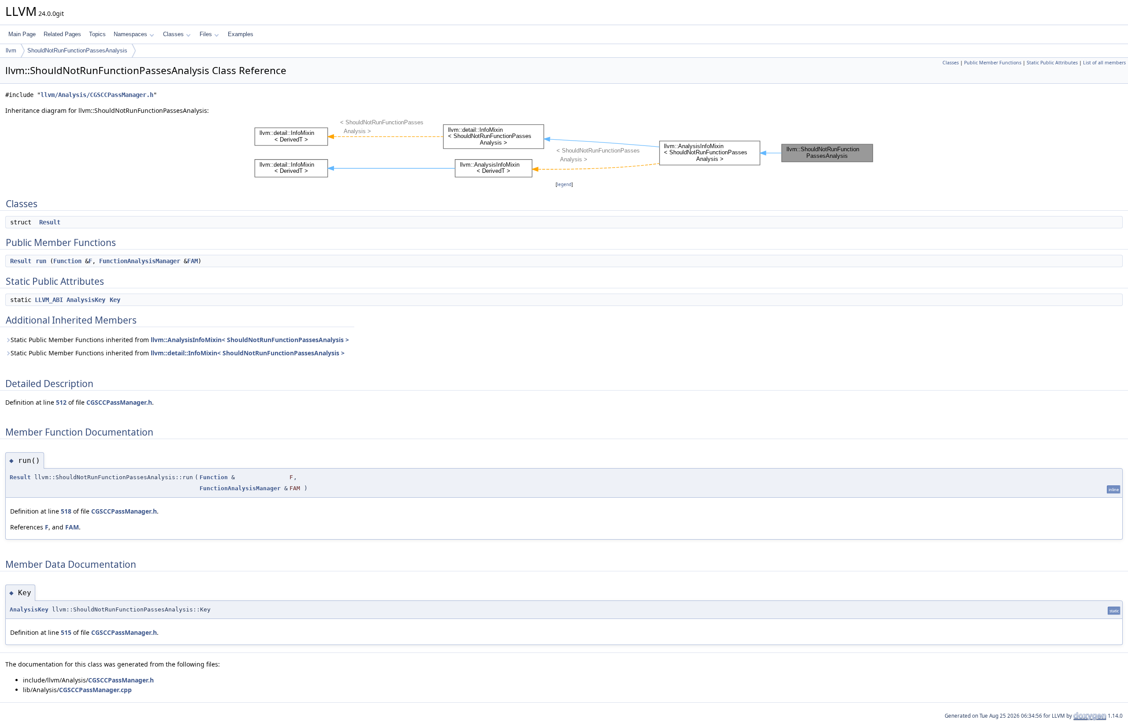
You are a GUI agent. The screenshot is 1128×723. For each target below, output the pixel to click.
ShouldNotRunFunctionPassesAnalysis (77, 50)
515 (66, 632)
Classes (173, 34)
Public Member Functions (992, 63)
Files (206, 34)
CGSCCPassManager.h (119, 402)
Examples (240, 34)
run (41, 261)
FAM (192, 261)
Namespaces (130, 34)
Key (115, 299)
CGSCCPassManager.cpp (95, 690)
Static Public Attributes (1052, 63)
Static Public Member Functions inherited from (180, 339)
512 (61, 402)
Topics (97, 34)
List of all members (1104, 63)
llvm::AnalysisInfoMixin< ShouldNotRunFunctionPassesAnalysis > (250, 339)
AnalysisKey (86, 299)
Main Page (22, 34)
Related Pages (62, 34)
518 (66, 511)
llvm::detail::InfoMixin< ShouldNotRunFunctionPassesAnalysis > (248, 353)
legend (564, 184)
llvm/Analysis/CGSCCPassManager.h (97, 94)
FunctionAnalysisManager (139, 261)
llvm (11, 50)
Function (67, 261)
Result (49, 222)
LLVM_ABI (49, 299)
